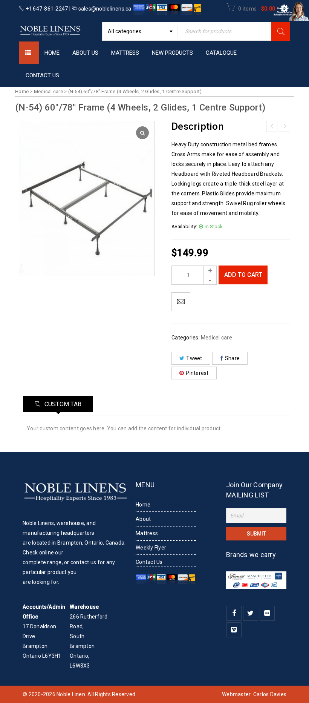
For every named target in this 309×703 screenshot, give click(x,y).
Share (232, 358)
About (143, 519)
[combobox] (139, 31)
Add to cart (243, 274)
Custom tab (62, 404)
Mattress (147, 533)
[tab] (58, 404)
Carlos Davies (269, 694)
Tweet (194, 358)
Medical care (48, 91)
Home (22, 91)
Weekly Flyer (151, 548)
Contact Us (149, 562)
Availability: (184, 226)
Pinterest (197, 373)
